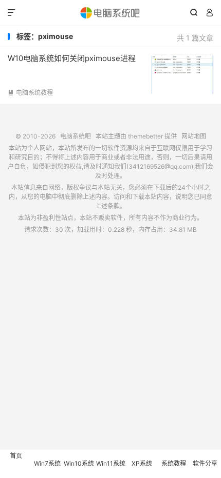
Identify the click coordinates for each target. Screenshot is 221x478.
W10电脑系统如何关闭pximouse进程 (72, 58)
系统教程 (173, 463)
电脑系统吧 (110, 13)
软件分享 (205, 463)
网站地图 (193, 136)
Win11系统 (110, 463)
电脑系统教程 (30, 92)
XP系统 (142, 463)
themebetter (145, 136)
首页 (16, 456)
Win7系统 (47, 463)
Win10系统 (79, 463)
